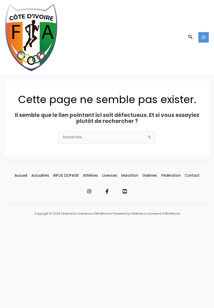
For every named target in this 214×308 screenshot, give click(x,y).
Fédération (171, 175)
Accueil (21, 175)
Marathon (129, 175)
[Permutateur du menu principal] (203, 37)
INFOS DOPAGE (66, 175)
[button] (190, 37)
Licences (109, 175)
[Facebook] (107, 191)
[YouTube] (124, 191)
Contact (192, 175)
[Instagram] (89, 191)
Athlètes (90, 175)
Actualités (40, 175)
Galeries (149, 175)
